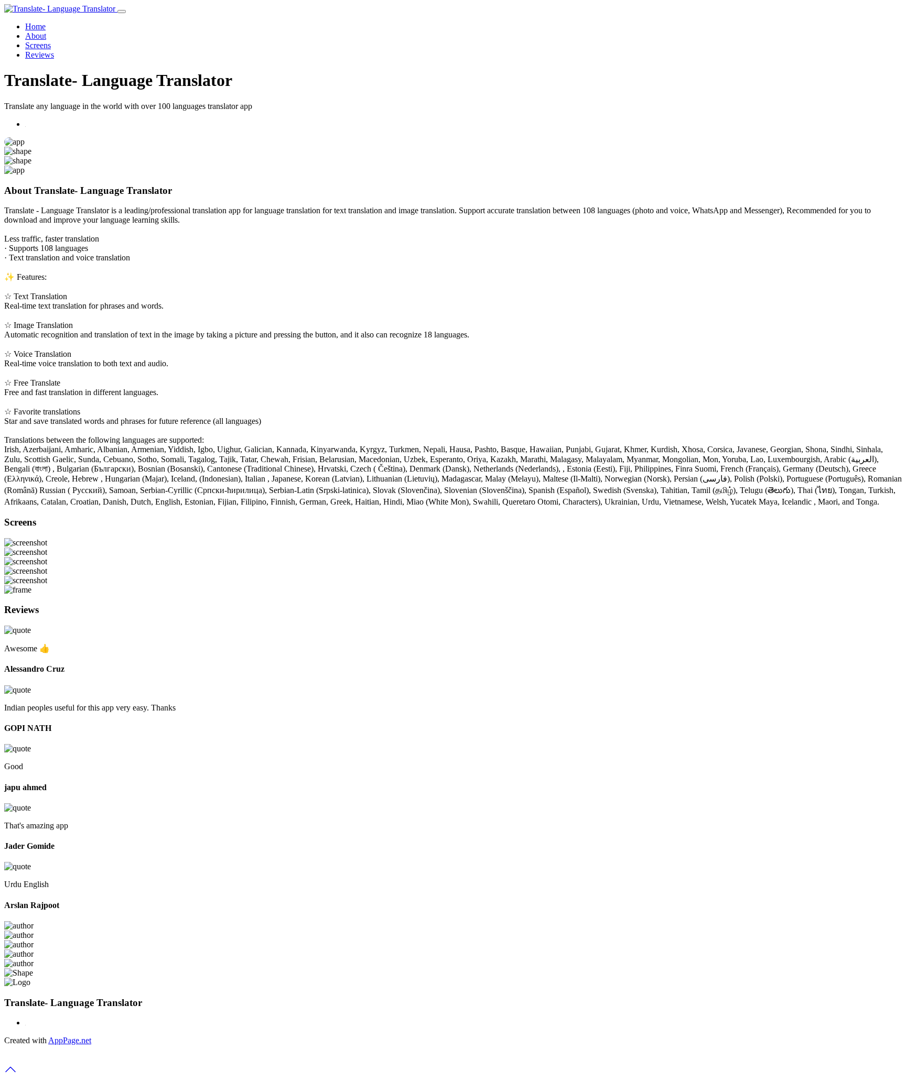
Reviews (39, 54)
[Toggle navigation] (121, 11)
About (35, 35)
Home (35, 26)
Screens (38, 45)
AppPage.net (69, 1040)
